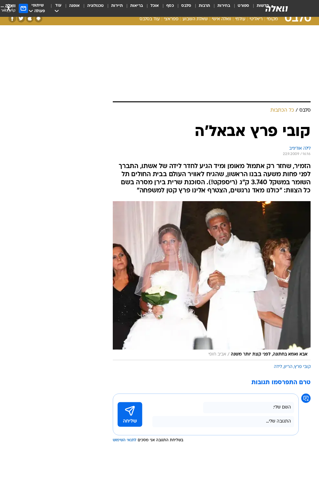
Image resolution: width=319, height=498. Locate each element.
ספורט (243, 6)
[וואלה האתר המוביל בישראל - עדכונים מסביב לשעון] (276, 8)
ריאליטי (256, 19)
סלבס (186, 6)
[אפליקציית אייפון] (30, 18)
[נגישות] (8, 8)
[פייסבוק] (12, 18)
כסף (170, 6)
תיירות (117, 6)
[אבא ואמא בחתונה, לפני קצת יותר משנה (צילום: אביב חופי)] (212, 280)
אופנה (74, 6)
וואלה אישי (221, 19)
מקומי (272, 19)
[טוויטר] (21, 18)
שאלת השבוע (195, 19)
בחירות (223, 6)
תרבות (204, 6)
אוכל (154, 6)
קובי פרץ (302, 367)
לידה (278, 367)
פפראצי (171, 19)
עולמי (240, 19)
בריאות (136, 6)
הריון (288, 367)
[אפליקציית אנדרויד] (38, 18)
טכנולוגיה (95, 6)
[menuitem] (239, 8)
